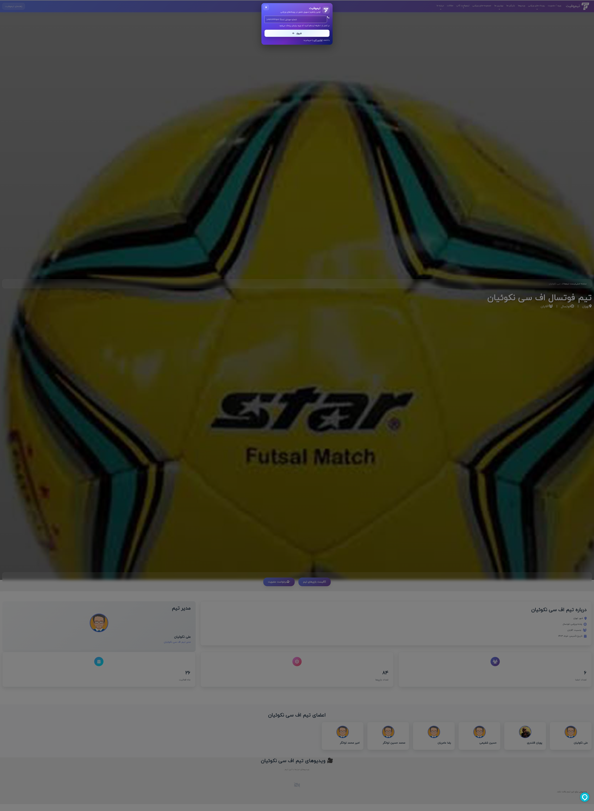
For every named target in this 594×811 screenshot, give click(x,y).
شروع (299, 33)
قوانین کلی (318, 40)
